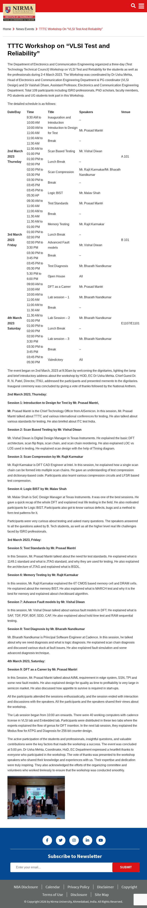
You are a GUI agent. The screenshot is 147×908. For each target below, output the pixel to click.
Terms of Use (52, 894)
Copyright (129, 886)
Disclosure (79, 894)
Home (7, 29)
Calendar (53, 886)
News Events (25, 29)
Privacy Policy (78, 886)
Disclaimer (105, 886)
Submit (126, 867)
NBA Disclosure (26, 886)
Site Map (102, 894)
